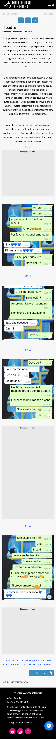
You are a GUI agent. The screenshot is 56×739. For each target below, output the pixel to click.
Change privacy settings (20, 722)
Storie (6, 14)
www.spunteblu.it (32, 692)
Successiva (42, 672)
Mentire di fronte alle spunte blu (18, 31)
